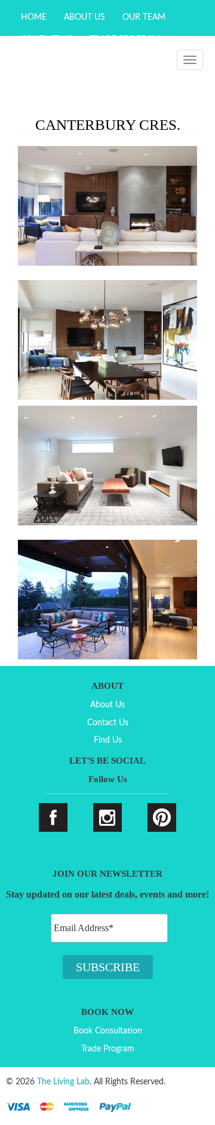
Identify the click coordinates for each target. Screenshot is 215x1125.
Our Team (143, 17)
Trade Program (107, 1049)
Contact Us (107, 723)
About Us (84, 17)
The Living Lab (63, 1082)
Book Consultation (107, 1031)
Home (34, 17)
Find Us (108, 740)
